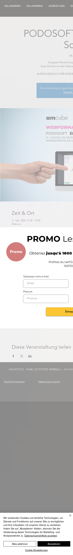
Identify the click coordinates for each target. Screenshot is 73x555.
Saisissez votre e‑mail (36, 276)
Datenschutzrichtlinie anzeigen (40, 535)
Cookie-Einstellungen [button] (36, 550)
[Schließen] (68, 517)
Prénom (27, 292)
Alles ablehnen (20, 544)
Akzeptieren (54, 544)
